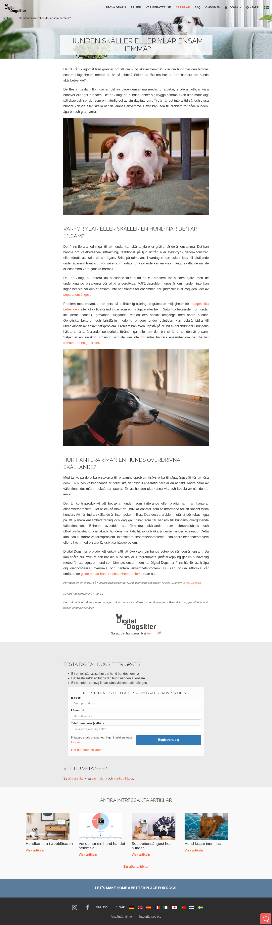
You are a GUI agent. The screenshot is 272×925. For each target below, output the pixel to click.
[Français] (158, 907)
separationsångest (77, 295)
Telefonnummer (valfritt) (87, 723)
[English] (140, 907)
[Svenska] (200, 907)
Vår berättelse (158, 7)
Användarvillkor (122, 916)
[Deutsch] (132, 907)
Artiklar (183, 7)
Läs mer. (76, 742)
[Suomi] (192, 907)
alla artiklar (75, 778)
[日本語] (175, 907)
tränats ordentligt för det (81, 343)
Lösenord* (78, 710)
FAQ (198, 7)
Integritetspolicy (150, 916)
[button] (266, 8)
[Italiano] (166, 907)
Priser (136, 7)
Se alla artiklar (136, 866)
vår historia (99, 778)
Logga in (234, 7)
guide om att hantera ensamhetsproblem (111, 574)
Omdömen (212, 7)
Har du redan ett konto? (87, 750)
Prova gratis (116, 7)
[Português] (183, 907)
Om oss (102, 907)
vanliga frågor (123, 778)
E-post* (76, 697)
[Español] (149, 907)
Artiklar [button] (8, 18)
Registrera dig (168, 739)
